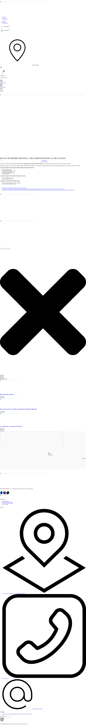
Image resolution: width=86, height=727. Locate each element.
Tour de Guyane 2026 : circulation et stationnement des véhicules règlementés (18, 409)
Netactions (26, 723)
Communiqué (44, 160)
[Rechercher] (2, 376)
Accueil (3, 16)
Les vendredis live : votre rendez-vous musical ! (11, 426)
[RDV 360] (1, 89)
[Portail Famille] (1, 84)
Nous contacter (5, 19)
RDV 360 (2, 91)
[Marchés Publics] (1, 80)
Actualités (4, 18)
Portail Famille (2, 87)
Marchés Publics (3, 82)
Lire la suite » (2, 397)
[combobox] (5, 248)
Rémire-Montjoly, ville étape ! (7, 394)
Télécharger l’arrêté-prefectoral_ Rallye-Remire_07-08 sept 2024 (14, 187)
